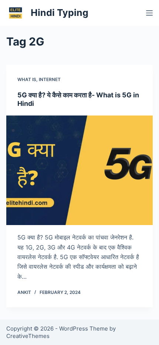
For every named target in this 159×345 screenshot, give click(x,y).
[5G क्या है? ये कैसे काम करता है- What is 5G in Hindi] (79, 170)
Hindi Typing (59, 12)
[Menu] (149, 13)
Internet (50, 79)
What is (26, 79)
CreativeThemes (28, 335)
